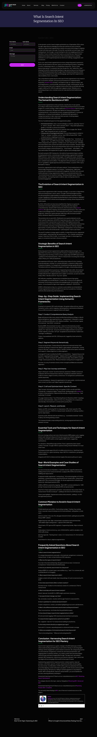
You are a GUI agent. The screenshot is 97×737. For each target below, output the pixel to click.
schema (79, 391)
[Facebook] (39, 705)
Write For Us (55, 5)
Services (36, 5)
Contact (62, 5)
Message (12, 54)
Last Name (26, 42)
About (28, 5)
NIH (57, 690)
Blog (43, 5)
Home (23, 5)
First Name (12, 42)
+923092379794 (88, 5)
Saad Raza (50, 698)
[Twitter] (43, 705)
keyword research (70, 108)
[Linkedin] (41, 705)
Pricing (48, 5)
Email (11, 48)
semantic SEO (49, 82)
